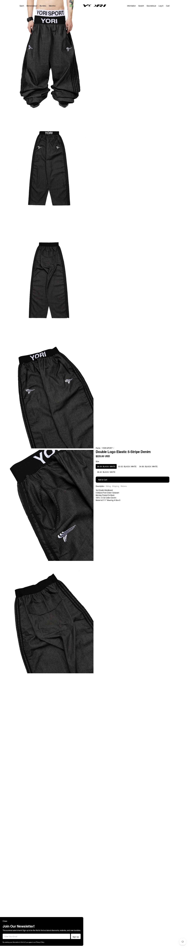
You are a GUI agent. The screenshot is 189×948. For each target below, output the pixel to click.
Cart (167, 5)
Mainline (52, 5)
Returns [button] (124, 486)
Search (141, 5)
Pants (98, 448)
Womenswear (31, 5)
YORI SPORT (107, 448)
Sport (22, 5)
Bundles (43, 5)
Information (131, 5)
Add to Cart (102, 479)
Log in (161, 5)
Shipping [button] (115, 486)
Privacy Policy (40, 942)
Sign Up (76, 936)
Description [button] (100, 486)
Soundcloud (151, 5)
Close (5, 921)
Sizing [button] (108, 486)
